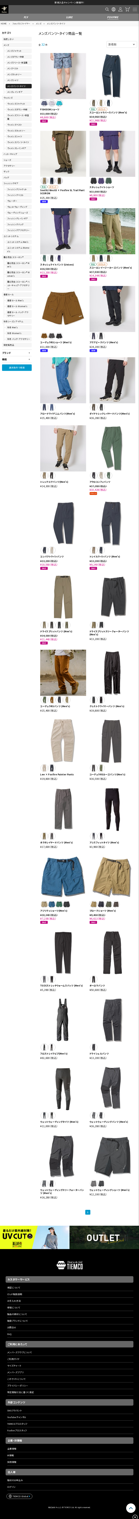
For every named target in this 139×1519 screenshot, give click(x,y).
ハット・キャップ (10, 153)
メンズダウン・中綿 (15, 56)
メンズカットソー (14, 74)
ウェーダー (12, 200)
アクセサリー (9, 165)
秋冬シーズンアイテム (13, 321)
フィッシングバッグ (15, 224)
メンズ (38, 23)
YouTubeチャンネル (16, 1417)
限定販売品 (9, 344)
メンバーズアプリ (15, 1372)
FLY (26, 17)
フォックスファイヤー (21, 23)
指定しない (9, 39)
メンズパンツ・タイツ (56, 23)
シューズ (7, 159)
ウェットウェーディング (17, 206)
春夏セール (9, 294)
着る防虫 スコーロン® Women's (18, 274)
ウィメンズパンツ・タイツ (18, 142)
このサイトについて (16, 1379)
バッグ (6, 177)
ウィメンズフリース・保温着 (18, 117)
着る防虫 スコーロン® (13, 257)
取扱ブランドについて (17, 1320)
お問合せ (11, 1327)
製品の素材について (17, 1314)
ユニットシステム (11, 236)
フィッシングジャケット (17, 189)
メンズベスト (12, 68)
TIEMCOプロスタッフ (17, 1423)
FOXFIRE (112, 17)
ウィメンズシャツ (14, 136)
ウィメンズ (8, 97)
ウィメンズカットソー (16, 130)
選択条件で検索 (17, 367)
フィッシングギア (11, 183)
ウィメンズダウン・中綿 (17, 109)
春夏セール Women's (17, 306)
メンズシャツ (12, 80)
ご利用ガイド (13, 1359)
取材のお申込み (15, 1480)
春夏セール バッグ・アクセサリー (17, 314)
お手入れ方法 (14, 1300)
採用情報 (11, 1462)
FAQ (9, 1334)
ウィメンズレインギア (16, 148)
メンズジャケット (14, 50)
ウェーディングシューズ (17, 212)
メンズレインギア (14, 91)
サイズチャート (14, 1365)
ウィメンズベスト (14, 124)
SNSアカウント (14, 1410)
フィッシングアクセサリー (18, 230)
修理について (13, 1307)
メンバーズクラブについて (19, 1352)
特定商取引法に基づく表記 (20, 1392)
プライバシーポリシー (17, 1385)
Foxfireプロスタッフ (17, 1430)
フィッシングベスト (15, 195)
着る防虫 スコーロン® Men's (18, 265)
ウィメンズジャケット (16, 103)
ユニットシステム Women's (18, 249)
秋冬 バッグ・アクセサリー (18, 338)
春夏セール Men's (15, 300)
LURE (69, 17)
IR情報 (10, 1455)
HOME (4, 23)
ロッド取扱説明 (14, 1294)
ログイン (11, 1486)
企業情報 (11, 1448)
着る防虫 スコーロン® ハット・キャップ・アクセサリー (18, 285)
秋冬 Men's (12, 327)
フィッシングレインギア (17, 218)
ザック (6, 171)
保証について (13, 1287)
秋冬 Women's (14, 333)
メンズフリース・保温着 (17, 62)
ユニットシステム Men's (17, 241)
